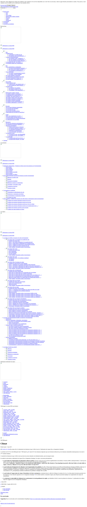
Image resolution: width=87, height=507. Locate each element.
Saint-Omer (5, 397)
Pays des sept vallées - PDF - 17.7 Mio (11, 426)
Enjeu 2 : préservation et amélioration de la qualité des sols (21, 243)
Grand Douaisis (6, 390)
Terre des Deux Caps (7, 402)
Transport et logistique (12, 352)
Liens (2, 493)
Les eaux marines (12, 253)
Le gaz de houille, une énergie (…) (16, 131)
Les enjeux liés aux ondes (13, 287)
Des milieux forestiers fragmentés (13, 100)
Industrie (9, 179)
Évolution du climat (11, 197)
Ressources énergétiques (11, 125)
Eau (7, 14)
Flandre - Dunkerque (7, 388)
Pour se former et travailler (11, 172)
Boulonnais (5, 384)
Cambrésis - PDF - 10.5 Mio (9, 414)
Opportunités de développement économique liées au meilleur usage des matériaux (26, 342)
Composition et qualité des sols (15, 54)
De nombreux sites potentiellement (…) (17, 55)
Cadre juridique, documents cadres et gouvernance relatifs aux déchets (24, 316)
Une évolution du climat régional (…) (17, 85)
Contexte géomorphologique (12, 57)
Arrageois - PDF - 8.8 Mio (9, 409)
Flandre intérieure (7, 389)
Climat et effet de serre (11, 82)
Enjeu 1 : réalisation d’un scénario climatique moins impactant (22, 264)
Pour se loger (9, 167)
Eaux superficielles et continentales (13, 67)
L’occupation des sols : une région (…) (14, 62)
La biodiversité (9, 136)
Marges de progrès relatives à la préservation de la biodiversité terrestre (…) (25, 277)
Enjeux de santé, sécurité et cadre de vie (14, 325)
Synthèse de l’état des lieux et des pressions (18, 263)
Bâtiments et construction (13, 354)
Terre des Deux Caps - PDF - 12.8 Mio (11, 429)
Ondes (7, 19)
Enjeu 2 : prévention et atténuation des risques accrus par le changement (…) (25, 265)
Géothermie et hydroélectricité (15, 130)
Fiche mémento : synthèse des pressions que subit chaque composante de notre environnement (23, 198)
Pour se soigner (9, 173)
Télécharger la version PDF (8, 45)
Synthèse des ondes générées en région (15, 209)
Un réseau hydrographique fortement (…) (18, 68)
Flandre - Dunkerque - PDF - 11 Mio (11, 415)
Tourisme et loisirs (11, 188)
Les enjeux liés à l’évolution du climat (15, 262)
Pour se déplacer (9, 169)
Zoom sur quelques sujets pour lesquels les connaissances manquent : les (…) (25, 329)
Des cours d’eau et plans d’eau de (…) (17, 69)
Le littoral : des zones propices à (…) (14, 96)
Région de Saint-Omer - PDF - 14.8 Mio (12, 424)
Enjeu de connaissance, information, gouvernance (16, 320)
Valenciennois (6, 403)
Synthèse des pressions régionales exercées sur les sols (19, 200)
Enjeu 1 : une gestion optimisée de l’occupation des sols (21, 242)
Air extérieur (11, 259)
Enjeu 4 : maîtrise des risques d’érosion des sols (19, 245)
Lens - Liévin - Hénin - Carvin (9, 391)
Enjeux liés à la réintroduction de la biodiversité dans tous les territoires (24, 276)
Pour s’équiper (9, 168)
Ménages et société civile (12, 177)
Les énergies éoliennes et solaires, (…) (17, 128)
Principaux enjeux (4, 492)
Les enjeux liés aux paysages (13, 280)
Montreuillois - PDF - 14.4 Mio (10, 422)
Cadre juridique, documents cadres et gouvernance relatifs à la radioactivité (25, 295)
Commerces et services (12, 186)
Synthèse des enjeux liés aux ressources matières (19, 309)
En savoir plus (4, 5)
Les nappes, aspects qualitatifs (15, 74)
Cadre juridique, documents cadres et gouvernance (19, 247)
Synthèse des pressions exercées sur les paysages (17, 207)
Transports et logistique (12, 181)
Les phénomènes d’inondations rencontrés (15, 76)
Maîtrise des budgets (13, 338)
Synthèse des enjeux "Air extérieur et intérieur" (19, 257)
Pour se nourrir (9, 170)
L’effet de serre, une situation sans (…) (17, 84)
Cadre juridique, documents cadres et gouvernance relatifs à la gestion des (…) (25, 315)
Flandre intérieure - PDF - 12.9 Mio (11, 417)
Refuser (13, 5)
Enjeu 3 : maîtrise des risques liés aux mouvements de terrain (22, 244)
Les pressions (6, 21)
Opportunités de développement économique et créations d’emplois (23, 343)
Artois (4, 383)
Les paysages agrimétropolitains (13, 111)
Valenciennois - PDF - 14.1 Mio (10, 430)
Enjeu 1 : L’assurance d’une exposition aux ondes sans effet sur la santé (24, 289)
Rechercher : (3, 8)
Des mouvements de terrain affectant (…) (17, 60)
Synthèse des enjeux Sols (14, 240)
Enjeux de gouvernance (14, 322)
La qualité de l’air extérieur (14, 87)
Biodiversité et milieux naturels (12, 16)
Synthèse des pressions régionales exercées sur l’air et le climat (20, 204)
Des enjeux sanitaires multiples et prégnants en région (20, 327)
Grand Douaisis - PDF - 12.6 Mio (10, 418)
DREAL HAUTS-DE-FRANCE (8, 503)
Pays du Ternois (6, 401)
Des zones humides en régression (13, 75)
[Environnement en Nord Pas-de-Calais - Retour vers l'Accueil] (9, 6)
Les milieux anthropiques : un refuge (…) (15, 102)
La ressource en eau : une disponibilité (17, 134)
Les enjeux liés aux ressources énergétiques (16, 298)
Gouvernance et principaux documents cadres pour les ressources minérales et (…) (26, 314)
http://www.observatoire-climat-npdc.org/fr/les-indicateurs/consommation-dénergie (48, 498)
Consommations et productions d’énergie (16, 195)
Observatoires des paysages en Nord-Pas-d (15, 112)
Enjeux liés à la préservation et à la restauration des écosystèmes (22, 272)
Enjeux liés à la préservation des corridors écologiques (20, 273)
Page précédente (6, 488)
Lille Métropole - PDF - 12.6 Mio (10, 420)
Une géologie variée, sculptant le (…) (17, 58)
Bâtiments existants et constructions (15, 182)
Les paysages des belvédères (12, 108)
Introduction (8, 318)
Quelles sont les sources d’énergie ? (16, 127)
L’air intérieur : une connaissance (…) (17, 90)
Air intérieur (11, 260)
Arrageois (5, 381)
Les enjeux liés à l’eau (12, 248)
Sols (7, 12)
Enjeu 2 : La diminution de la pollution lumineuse (19, 290)
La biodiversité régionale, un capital (16, 139)
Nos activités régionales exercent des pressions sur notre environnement (18, 175)
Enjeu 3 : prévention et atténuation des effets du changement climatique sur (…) (26, 267)
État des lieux (6, 11)
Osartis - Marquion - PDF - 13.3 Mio (11, 423)
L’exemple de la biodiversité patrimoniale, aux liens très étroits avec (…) (24, 339)
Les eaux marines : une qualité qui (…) (14, 79)
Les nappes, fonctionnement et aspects (17, 73)
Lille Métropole (6, 393)
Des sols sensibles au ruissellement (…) (17, 59)
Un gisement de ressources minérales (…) (15, 124)
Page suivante (6, 490)
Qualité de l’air (9, 86)
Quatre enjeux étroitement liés (15, 282)
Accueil (5, 432)
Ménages (9, 348)
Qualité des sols (9, 53)
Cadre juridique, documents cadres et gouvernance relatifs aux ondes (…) (24, 294)
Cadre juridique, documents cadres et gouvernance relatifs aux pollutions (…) (25, 296)
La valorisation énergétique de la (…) (17, 129)
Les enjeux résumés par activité (10, 347)
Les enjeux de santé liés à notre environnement (19, 326)
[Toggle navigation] (1, 9)
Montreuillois (6, 395)
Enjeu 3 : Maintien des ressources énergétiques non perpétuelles (22, 303)
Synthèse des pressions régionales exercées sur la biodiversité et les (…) (22, 205)
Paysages (8, 17)
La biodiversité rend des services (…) (17, 138)
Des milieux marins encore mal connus (14, 97)
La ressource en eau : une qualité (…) (17, 135)
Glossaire (5, 140)
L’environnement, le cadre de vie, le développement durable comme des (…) (25, 344)
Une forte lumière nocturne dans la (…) (14, 117)
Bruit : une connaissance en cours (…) (14, 115)
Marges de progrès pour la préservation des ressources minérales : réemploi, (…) (26, 312)
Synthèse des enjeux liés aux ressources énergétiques (20, 299)
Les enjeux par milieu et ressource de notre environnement (15, 237)
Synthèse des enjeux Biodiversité (16, 271)
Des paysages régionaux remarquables (14, 107)
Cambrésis (5, 386)
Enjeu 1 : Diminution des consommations (17, 301)
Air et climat (8, 15)
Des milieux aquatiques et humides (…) (14, 98)
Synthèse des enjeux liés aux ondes (16, 288)
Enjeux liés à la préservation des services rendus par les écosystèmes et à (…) (25, 275)
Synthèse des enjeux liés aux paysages (17, 281)
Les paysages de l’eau (10, 109)
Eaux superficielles (13, 252)
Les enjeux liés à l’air (12, 256)
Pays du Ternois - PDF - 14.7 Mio (10, 428)
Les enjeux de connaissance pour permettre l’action (20, 321)
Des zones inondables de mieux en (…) (14, 78)
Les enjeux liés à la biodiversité (14, 270)
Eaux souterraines (10, 71)
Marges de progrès (13, 284)
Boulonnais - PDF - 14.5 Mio (9, 412)
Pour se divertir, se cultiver (11, 174)
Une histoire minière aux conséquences (14, 63)
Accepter (9, 5)
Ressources (8, 20)
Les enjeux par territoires (8, 23)
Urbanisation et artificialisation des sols (15, 192)
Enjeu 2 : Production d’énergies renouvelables (18, 302)
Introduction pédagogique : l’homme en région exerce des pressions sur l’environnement (22, 165)
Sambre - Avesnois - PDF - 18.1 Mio (11, 425)
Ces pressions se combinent (9, 190)
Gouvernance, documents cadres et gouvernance (19, 306)
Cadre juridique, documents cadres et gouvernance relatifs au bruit (23, 293)
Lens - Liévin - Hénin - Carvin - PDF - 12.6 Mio (13, 419)
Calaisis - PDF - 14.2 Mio (8, 413)
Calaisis (5, 385)
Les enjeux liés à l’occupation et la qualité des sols (18, 239)
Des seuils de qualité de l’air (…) (16, 89)
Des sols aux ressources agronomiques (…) (15, 123)
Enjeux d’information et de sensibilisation (17, 323)
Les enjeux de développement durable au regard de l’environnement (17, 317)
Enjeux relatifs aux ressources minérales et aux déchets (20, 311)
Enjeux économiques (10, 337)
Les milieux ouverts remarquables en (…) (15, 101)
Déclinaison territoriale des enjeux (10, 434)
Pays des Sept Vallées (8, 400)
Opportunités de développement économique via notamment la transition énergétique (27, 341)
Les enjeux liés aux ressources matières (15, 307)
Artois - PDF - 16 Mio (8, 411)
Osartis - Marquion (7, 396)
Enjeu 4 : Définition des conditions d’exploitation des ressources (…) (23, 304)
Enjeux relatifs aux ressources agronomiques (18, 310)
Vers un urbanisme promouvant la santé (17, 336)
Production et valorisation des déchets (15, 194)
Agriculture (10, 355)
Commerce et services (12, 357)
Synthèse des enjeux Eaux (14, 250)
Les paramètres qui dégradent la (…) (16, 70)
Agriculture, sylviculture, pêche (14, 184)
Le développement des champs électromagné (15, 118)
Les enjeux (5, 22)
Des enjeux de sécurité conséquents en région (18, 328)
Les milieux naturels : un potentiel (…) (14, 94)
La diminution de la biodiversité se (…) (14, 95)
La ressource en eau (10, 133)
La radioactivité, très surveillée (12, 119)
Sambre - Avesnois (7, 399)
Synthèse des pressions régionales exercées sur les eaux (19, 202)
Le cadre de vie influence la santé (16, 334)
